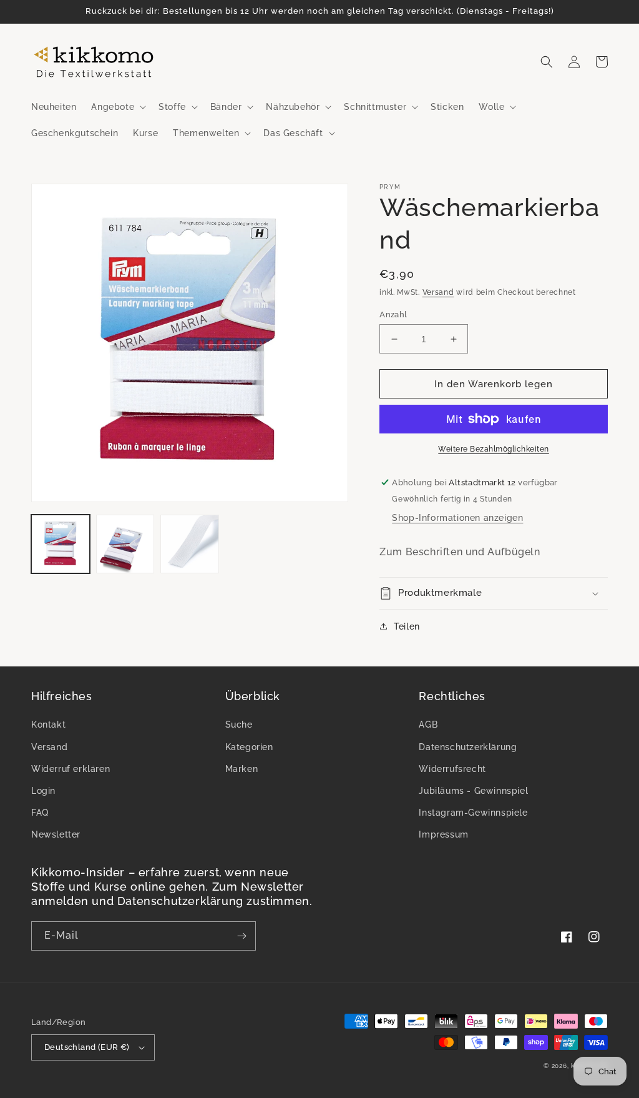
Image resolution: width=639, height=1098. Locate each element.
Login (43, 791)
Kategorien (249, 747)
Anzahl (393, 314)
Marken (241, 769)
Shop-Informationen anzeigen (457, 518)
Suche (239, 725)
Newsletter (55, 834)
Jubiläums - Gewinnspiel (473, 791)
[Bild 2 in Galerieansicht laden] (125, 544)
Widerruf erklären (70, 769)
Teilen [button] (407, 626)
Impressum (443, 834)
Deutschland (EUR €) (87, 1047)
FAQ (40, 813)
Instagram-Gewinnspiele (473, 813)
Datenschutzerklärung (468, 747)
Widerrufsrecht (452, 769)
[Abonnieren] (241, 936)
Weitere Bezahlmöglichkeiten (493, 449)
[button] (117, 107)
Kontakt (48, 725)
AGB (428, 725)
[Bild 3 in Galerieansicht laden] (189, 544)
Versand (438, 292)
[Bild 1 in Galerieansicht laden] (60, 544)
